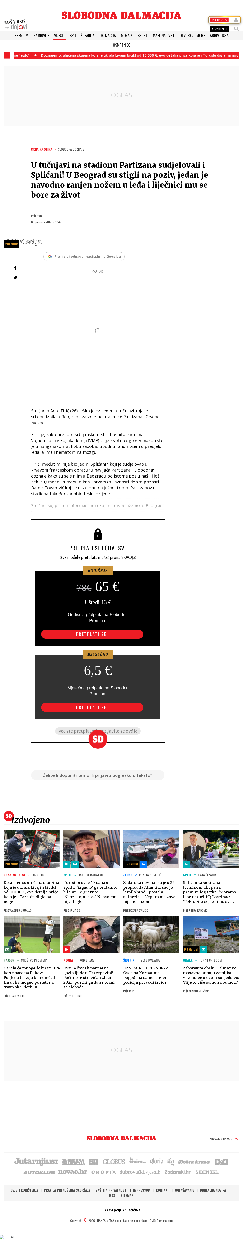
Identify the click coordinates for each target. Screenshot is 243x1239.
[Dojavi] (16, 25)
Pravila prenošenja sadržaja (67, 1190)
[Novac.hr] (72, 1171)
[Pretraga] (236, 29)
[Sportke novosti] (93, 1161)
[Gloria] (156, 1161)
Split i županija (82, 35)
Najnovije (41, 35)
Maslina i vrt (163, 35)
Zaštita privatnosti (111, 1190)
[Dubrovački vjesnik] (140, 1171)
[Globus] (114, 1161)
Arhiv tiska (219, 35)
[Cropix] (103, 1171)
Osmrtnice (121, 45)
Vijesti (59, 35)
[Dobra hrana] (194, 1161)
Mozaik (126, 35)
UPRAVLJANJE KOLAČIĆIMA (121, 1210)
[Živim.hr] (137, 1161)
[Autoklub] (39, 1171)
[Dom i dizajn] (221, 1161)
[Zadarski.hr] (177, 1171)
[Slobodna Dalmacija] (121, 15)
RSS (112, 1195)
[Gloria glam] (171, 1161)
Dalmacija (108, 35)
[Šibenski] (207, 1171)
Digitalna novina (213, 1190)
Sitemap (127, 1195)
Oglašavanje (184, 1190)
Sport (143, 35)
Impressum (141, 1190)
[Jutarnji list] (36, 1161)
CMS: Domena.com (161, 1220)
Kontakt (162, 1190)
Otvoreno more (192, 35)
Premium (21, 35)
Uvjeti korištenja (24, 1190)
